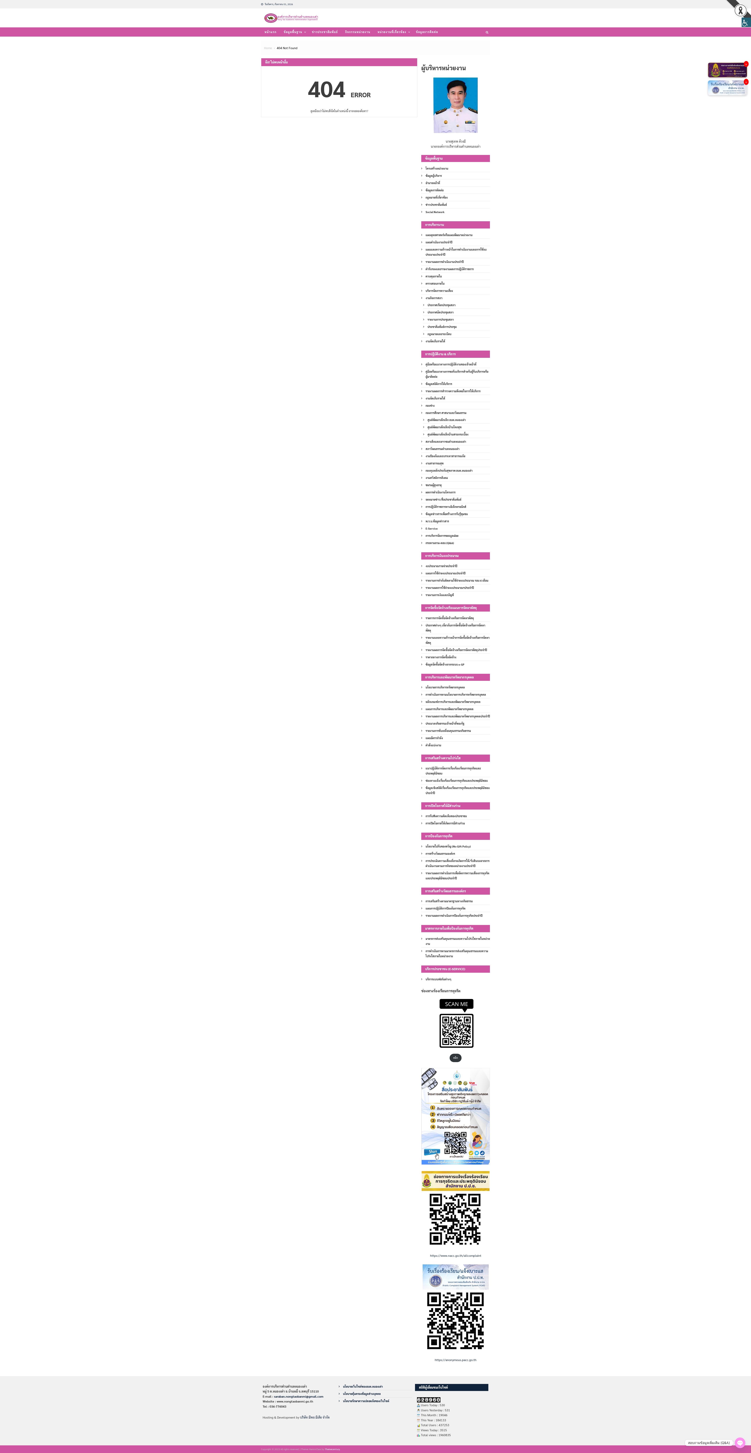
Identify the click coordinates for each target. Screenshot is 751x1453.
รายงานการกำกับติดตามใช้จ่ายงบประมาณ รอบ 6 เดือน (457, 580)
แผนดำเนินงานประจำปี (439, 242)
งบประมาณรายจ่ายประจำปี (441, 566)
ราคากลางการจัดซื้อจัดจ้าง (441, 657)
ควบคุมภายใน (434, 276)
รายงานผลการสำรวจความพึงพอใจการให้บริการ (453, 391)
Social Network (435, 212)
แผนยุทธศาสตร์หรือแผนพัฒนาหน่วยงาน (449, 235)
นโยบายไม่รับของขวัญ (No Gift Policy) (448, 846)
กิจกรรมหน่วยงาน (357, 32)
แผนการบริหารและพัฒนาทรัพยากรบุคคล (449, 709)
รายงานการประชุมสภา (441, 319)
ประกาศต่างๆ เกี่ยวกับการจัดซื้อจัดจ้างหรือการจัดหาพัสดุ (455, 627)
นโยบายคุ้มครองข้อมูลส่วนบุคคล (362, 1393)
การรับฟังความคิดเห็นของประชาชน (446, 816)
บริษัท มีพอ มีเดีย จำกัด (315, 1417)
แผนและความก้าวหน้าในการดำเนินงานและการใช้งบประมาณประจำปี (456, 252)
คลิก (455, 1057)
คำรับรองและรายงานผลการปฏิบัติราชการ (450, 269)
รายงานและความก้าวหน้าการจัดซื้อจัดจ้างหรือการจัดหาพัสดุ (458, 640)
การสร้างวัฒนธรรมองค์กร (440, 853)
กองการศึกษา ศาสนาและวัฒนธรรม (446, 413)
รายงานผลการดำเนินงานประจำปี (445, 262)
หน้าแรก (271, 32)
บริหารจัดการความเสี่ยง (439, 290)
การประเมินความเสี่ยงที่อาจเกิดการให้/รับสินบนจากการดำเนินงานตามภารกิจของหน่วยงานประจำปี (458, 863)
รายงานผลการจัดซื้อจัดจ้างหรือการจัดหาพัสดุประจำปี (456, 650)
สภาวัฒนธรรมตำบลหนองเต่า (442, 449)
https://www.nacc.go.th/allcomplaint (455, 1255)
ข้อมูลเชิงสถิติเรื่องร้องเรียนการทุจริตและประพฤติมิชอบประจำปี (458, 790)
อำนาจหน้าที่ (433, 183)
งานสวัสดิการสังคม (437, 478)
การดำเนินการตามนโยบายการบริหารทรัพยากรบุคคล (456, 694)
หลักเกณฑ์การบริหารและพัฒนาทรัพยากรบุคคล (453, 702)
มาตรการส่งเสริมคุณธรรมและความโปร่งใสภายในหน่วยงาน (458, 941)
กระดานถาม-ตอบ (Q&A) (440, 543)
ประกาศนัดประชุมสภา (441, 312)
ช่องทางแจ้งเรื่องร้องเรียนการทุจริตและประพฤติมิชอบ (457, 780)
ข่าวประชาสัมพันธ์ (325, 32)
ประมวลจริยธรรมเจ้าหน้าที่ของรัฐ (445, 723)
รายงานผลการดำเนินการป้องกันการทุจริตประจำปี (454, 915)
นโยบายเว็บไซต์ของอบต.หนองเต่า (363, 1386)
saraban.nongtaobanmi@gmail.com (298, 1396)
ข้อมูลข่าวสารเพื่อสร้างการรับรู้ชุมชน (447, 514)
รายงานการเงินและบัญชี (440, 595)
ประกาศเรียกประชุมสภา (441, 305)
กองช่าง (430, 405)
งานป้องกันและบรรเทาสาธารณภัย (445, 456)
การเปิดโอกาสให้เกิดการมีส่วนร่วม (445, 823)
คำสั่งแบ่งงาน (433, 745)
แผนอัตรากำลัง (434, 738)
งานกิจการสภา (434, 298)
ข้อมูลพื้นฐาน (293, 32)
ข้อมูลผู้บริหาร (434, 175)
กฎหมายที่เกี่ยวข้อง (437, 197)
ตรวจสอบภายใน (435, 283)
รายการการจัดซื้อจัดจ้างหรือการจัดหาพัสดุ (450, 618)
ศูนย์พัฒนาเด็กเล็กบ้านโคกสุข (445, 427)
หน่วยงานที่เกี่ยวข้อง (392, 32)
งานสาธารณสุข (435, 463)
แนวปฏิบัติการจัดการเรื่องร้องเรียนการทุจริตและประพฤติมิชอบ (453, 771)
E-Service (432, 528)
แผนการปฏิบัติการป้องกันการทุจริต (445, 908)
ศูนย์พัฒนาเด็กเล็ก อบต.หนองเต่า (447, 420)
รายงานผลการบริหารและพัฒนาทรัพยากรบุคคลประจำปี (458, 716)
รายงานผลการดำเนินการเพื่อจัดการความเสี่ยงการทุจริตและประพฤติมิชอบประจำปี (457, 875)
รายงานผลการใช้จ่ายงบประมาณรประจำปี (450, 587)
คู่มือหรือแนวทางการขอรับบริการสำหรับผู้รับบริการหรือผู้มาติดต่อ (457, 374)
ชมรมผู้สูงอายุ (434, 485)
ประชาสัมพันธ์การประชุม (442, 326)
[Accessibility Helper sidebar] (746, 22)
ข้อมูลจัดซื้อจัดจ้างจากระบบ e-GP (445, 664)
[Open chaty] (740, 1443)
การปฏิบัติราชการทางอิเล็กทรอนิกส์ (446, 506)
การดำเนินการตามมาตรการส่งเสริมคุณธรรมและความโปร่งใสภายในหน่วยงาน (457, 953)
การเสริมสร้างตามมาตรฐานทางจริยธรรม (449, 901)
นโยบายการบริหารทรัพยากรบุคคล (445, 687)
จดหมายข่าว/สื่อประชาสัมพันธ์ (443, 499)
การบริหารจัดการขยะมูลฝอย (442, 535)
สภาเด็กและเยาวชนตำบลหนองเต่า (446, 441)
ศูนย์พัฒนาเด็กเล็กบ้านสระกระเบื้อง (448, 434)
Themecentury (332, 1449)
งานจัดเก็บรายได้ (435, 341)
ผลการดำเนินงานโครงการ (440, 492)
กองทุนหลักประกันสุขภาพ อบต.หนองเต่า (449, 470)
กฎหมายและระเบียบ (439, 334)
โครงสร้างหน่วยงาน (437, 168)
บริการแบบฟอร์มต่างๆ (438, 979)
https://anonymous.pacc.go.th (455, 1360)
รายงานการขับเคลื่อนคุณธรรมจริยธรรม (448, 730)
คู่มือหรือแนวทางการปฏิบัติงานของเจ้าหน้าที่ (451, 364)
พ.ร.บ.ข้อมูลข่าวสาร (437, 521)
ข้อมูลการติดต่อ (427, 32)
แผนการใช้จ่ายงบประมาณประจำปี (445, 573)
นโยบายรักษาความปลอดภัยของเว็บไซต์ (366, 1401)
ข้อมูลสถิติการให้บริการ (439, 384)
